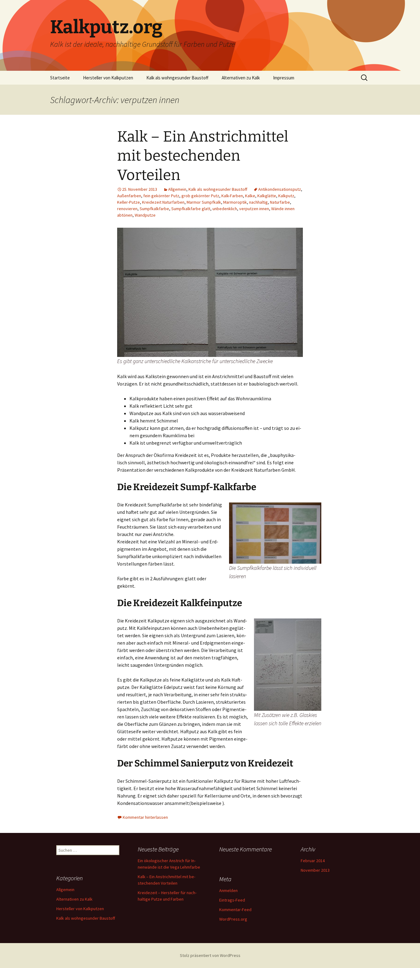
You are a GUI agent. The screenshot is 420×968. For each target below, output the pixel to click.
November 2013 (315, 870)
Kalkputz (286, 195)
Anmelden (228, 890)
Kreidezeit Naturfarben (163, 202)
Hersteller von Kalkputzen (108, 78)
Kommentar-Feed (235, 909)
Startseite (60, 78)
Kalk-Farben (232, 195)
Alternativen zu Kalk (241, 78)
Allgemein (177, 189)
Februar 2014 (313, 860)
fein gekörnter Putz (161, 195)
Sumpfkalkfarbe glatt (190, 208)
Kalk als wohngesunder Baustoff (177, 78)
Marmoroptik (235, 202)
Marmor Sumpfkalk (204, 202)
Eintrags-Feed (232, 900)
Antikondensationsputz (279, 189)
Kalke (250, 195)
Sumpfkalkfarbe (154, 208)
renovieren (127, 208)
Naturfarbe (280, 202)
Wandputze (145, 215)
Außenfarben (129, 195)
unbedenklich (224, 208)
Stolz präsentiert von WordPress (210, 955)
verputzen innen (254, 208)
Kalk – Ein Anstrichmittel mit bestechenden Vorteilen (202, 156)
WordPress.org (233, 919)
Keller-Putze (128, 202)
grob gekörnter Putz (200, 195)
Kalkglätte (266, 195)
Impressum (283, 78)
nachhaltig (258, 202)
